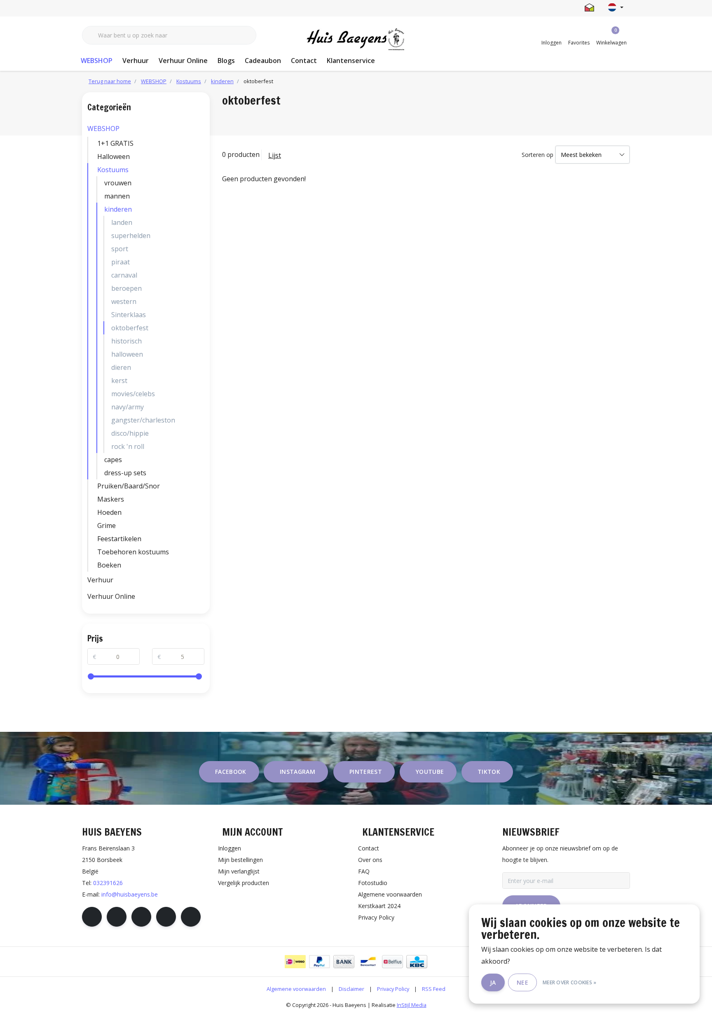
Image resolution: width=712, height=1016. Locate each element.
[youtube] (166, 917)
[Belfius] (392, 961)
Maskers (110, 499)
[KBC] (416, 961)
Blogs (226, 60)
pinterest (365, 771)
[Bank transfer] (343, 961)
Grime (106, 525)
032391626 (108, 883)
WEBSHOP (96, 60)
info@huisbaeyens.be (129, 894)
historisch (126, 341)
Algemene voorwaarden (296, 989)
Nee (522, 982)
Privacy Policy (393, 989)
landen (121, 222)
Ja (493, 982)
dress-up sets (125, 472)
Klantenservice (351, 60)
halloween (127, 354)
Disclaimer (351, 989)
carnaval (124, 275)
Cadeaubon (263, 60)
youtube (430, 771)
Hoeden (109, 512)
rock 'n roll (127, 446)
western (123, 301)
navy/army (127, 406)
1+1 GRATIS (115, 143)
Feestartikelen (119, 538)
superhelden (130, 235)
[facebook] (92, 917)
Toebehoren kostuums (133, 551)
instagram (297, 771)
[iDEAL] (295, 961)
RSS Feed (433, 989)
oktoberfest (129, 327)
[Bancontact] (368, 961)
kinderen (118, 209)
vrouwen (117, 182)
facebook (230, 771)
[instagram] (116, 917)
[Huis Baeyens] (356, 39)
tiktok (489, 771)
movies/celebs (133, 393)
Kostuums (113, 169)
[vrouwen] (202, 182)
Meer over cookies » (570, 982)
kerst (119, 380)
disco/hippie (130, 433)
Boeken (109, 565)
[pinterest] (141, 917)
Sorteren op (537, 155)
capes (113, 459)
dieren (121, 367)
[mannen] (202, 196)
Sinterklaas (128, 314)
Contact (304, 60)
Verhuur (135, 60)
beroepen (126, 288)
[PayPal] (319, 961)
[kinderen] (202, 209)
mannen (117, 196)
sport (119, 248)
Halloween (113, 156)
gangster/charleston (143, 420)
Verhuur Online (183, 60)
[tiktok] (191, 917)
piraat (120, 261)
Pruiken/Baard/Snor (128, 485)
